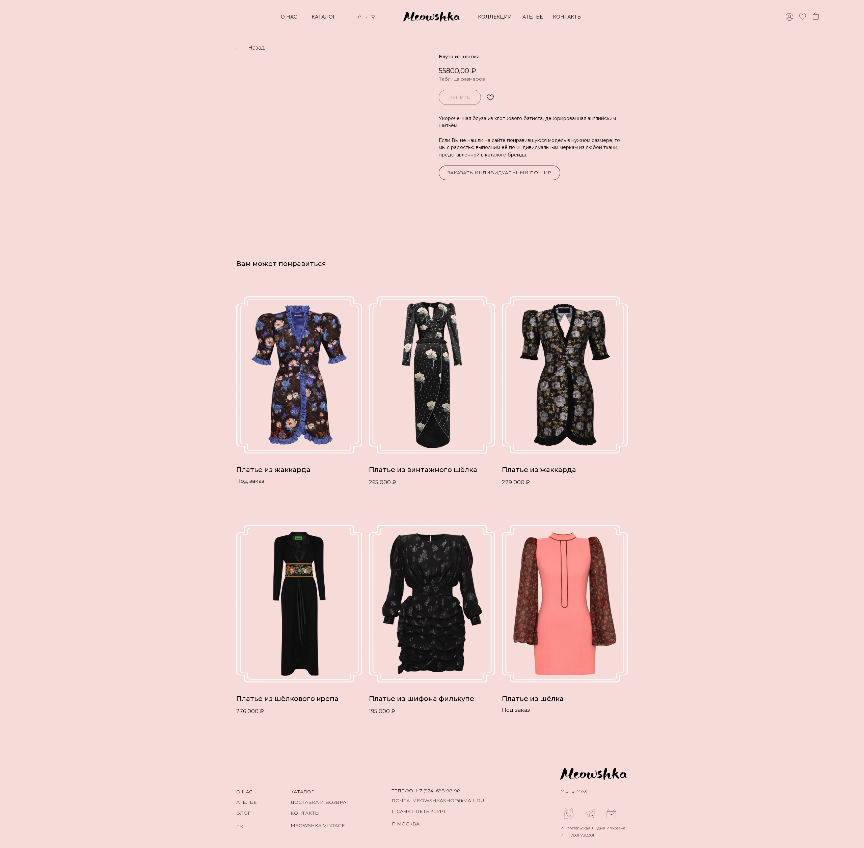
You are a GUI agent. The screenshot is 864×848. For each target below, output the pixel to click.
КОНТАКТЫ (567, 17)
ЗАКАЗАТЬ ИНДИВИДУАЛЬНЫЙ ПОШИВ (499, 173)
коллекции (495, 17)
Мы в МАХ (573, 791)
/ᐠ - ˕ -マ (366, 17)
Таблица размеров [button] (462, 79)
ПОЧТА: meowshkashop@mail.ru (438, 800)
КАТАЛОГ (323, 17)
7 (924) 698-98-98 (440, 791)
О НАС (289, 17)
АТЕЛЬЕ (532, 17)
